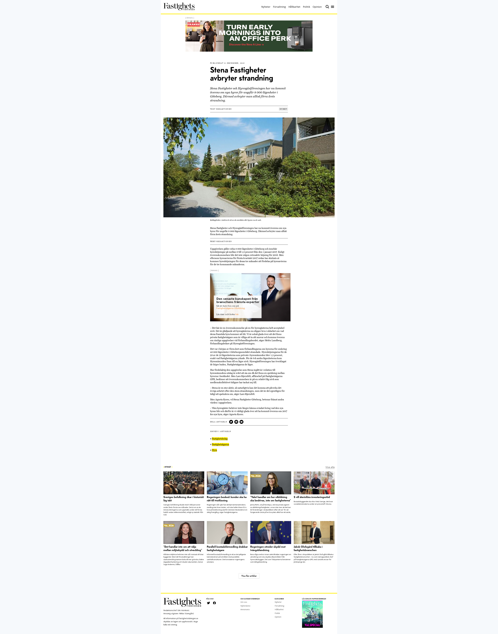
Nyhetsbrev (245, 606)
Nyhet (283, 109)
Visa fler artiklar (249, 576)
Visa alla (330, 467)
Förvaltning (279, 6)
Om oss (243, 602)
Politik (306, 6)
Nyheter (265, 6)
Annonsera (245, 609)
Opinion (317, 6)
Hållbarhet (294, 6)
